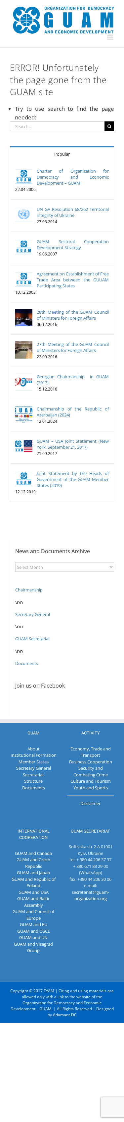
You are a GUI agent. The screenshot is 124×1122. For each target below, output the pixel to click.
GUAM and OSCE (33, 931)
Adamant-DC (65, 1015)
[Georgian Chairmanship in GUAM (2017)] (23, 377)
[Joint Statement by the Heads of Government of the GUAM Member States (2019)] (23, 473)
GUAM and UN (33, 937)
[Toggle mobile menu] (110, 37)
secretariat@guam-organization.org (90, 895)
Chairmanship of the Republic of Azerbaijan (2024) (73, 412)
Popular (62, 154)
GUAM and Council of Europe (33, 914)
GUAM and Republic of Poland (34, 882)
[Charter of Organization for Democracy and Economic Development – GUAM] (23, 171)
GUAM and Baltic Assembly (33, 901)
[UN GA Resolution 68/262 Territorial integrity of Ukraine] (23, 209)
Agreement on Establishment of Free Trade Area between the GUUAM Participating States (73, 280)
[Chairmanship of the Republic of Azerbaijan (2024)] (23, 409)
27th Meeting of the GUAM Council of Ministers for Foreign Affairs (73, 347)
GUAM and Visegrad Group (33, 947)
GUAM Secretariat (32, 639)
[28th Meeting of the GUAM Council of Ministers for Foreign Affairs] (23, 312)
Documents (26, 663)
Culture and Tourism (90, 781)
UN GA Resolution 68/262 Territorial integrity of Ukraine (73, 212)
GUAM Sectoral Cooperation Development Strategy (73, 244)
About (33, 749)
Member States (34, 762)
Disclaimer (90, 803)
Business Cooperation (90, 762)
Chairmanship (29, 590)
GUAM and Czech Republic (33, 863)
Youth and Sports (90, 788)
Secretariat (33, 775)
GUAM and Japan (33, 873)
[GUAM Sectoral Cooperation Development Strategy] (23, 241)
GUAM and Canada (33, 853)
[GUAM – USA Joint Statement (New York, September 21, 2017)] (23, 441)
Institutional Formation (34, 755)
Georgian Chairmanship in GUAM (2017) (73, 380)
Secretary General (32, 614)
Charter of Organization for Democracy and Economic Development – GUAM (73, 177)
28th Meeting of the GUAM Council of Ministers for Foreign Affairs (73, 315)
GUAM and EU (33, 924)
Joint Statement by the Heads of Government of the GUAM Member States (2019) (73, 479)
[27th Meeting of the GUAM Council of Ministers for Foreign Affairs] (23, 344)
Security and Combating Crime (90, 771)
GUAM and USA (34, 892)
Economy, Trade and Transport (90, 752)
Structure (33, 781)
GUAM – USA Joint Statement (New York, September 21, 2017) (73, 444)
